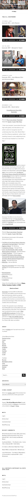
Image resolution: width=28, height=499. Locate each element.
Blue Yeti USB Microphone (16, 316)
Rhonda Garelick (6, 272)
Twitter (4, 285)
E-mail (3, 354)
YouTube (4, 351)
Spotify (9, 121)
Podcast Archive (6, 338)
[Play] (4, 40)
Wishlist (4, 367)
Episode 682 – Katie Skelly (13, 444)
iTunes (23, 283)
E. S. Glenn (4, 446)
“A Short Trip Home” (7, 253)
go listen (11, 222)
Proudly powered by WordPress (9, 495)
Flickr (3, 363)
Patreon (16, 404)
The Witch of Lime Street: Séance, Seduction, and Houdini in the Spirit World (14, 174)
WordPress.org (6, 424)
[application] (14, 40)
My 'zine (4, 359)
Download (19, 120)
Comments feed (6, 422)
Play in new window (12, 120)
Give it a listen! (17, 195)
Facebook (9, 285)
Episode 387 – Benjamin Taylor (12, 48)
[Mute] (20, 40)
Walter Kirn (5, 276)
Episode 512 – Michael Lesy (17, 449)
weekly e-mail (11, 393)
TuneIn (14, 121)
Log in (3, 416)
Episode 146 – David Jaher (10, 107)
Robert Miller (5, 449)
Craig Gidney (5, 279)
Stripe (17, 406)
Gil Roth (8, 329)
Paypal (12, 406)
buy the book (9, 224)
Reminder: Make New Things (16, 446)
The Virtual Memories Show (11, 3)
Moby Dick (4, 262)
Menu (14, 11)
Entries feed (5, 419)
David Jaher (5, 291)
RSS (17, 121)
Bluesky (4, 345)
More (20, 121)
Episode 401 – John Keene (10, 23)
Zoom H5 (4, 314)
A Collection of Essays (7, 248)
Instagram (4, 347)
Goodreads (5, 365)
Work (3, 368)
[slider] (23, 40)
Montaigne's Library (7, 361)
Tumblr (14, 285)
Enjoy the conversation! (8, 265)
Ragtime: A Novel (6, 246)
